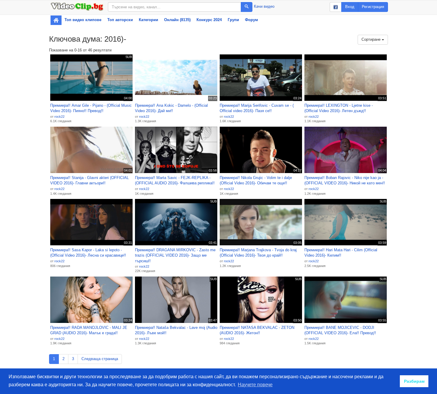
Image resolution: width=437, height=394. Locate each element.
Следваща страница (99, 359)
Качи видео (264, 6)
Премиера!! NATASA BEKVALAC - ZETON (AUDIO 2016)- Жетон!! (257, 330)
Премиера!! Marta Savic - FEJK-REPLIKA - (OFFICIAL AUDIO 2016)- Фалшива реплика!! (175, 180)
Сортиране (371, 39)
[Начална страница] (56, 20)
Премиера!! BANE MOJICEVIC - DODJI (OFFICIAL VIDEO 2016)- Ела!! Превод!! (340, 330)
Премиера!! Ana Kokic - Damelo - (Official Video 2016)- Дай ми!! (171, 108)
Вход (349, 6)
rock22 (59, 116)
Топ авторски (120, 20)
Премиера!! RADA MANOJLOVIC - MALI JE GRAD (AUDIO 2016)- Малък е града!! (88, 330)
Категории (148, 20)
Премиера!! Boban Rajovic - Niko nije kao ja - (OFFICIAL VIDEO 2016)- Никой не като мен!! (344, 180)
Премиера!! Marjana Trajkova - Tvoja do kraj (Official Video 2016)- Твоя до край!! (258, 253)
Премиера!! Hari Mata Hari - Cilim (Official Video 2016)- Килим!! (340, 253)
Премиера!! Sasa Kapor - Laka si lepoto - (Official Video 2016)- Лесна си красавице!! (88, 253)
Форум (251, 20)
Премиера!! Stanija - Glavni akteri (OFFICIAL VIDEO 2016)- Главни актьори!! (89, 180)
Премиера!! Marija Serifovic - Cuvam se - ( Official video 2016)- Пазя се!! (257, 108)
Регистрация (373, 6)
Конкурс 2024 (209, 20)
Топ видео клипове (83, 20)
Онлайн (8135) (177, 20)
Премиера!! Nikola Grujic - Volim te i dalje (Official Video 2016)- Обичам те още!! (256, 180)
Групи (233, 20)
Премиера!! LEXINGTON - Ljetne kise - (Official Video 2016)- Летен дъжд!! (338, 108)
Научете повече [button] (255, 384)
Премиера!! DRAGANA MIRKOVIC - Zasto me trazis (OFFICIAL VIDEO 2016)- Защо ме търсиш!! (175, 255)
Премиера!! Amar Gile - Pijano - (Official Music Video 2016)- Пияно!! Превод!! (91, 108)
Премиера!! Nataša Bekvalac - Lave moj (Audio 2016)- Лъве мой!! (176, 330)
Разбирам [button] (414, 381)
